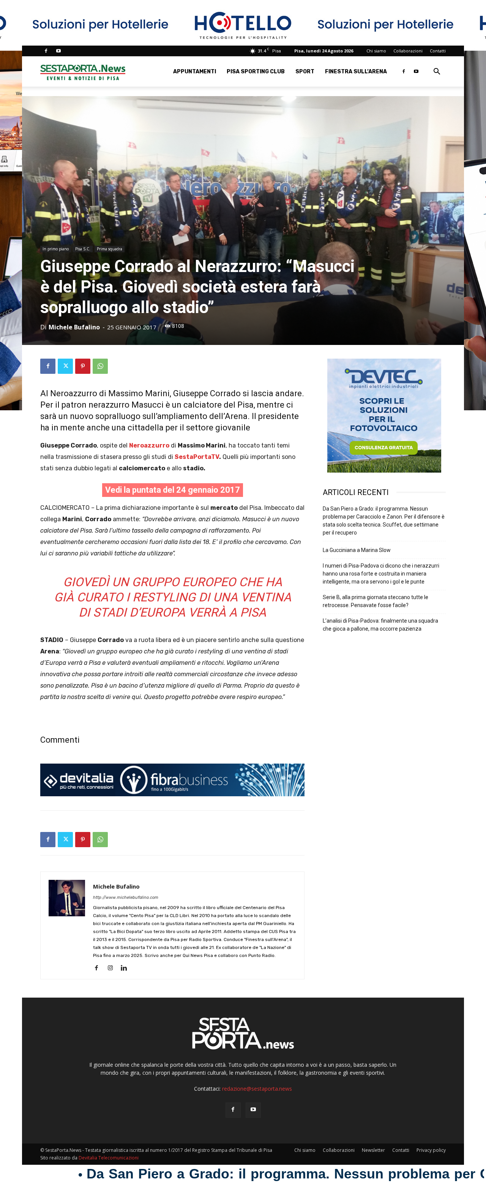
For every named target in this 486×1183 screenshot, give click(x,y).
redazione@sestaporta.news (257, 1088)
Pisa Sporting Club (256, 71)
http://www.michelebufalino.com (125, 897)
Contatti (438, 51)
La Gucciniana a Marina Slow (357, 550)
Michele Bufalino (74, 327)
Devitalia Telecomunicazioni (109, 1158)
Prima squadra (109, 248)
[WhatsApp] (100, 366)
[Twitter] (65, 366)
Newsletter (373, 1150)
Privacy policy (431, 1150)
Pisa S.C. (82, 248)
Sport (304, 71)
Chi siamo (376, 51)
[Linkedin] (126, 968)
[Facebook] (46, 51)
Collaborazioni (408, 51)
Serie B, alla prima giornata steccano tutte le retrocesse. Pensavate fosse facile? (375, 601)
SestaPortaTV (197, 456)
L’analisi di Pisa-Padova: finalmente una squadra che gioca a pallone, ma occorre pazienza (380, 625)
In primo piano (56, 248)
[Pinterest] (82, 366)
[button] (437, 72)
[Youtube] (58, 51)
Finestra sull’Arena (356, 71)
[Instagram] (113, 968)
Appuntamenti (194, 71)
